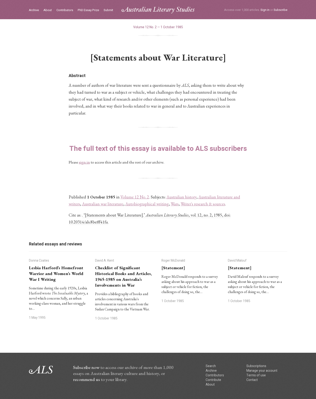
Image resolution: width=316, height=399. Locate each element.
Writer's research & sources (203, 204)
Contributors (64, 10)
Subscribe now (86, 367)
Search (211, 366)
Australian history (181, 197)
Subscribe (280, 10)
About (47, 10)
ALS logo (158, 10)
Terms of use (256, 375)
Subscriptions (256, 366)
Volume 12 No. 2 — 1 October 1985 (158, 27)
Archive (34, 10)
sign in (84, 162)
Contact (252, 379)
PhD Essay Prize (88, 10)
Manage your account (261, 370)
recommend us (86, 379)
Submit (108, 10)
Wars (175, 204)
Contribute (213, 379)
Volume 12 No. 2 (135, 197)
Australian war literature (102, 204)
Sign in (265, 10)
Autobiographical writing (147, 204)
